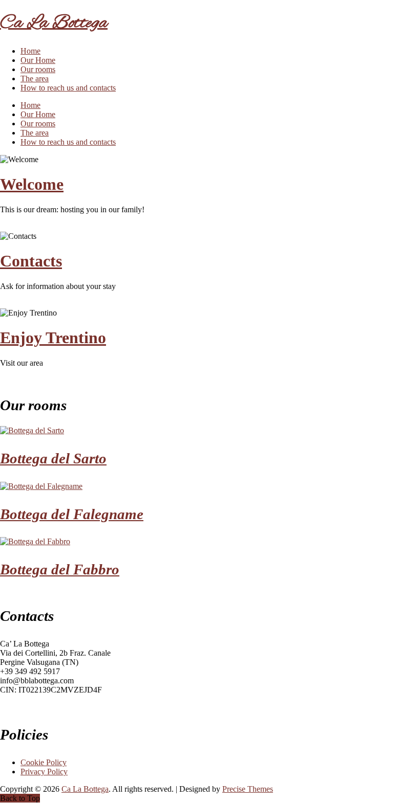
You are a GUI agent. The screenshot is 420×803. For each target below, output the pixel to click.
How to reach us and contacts (68, 87)
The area (34, 78)
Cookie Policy (43, 762)
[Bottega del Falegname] (41, 486)
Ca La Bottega (54, 23)
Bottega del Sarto (53, 458)
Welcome (32, 184)
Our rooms (37, 69)
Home (30, 51)
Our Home (37, 60)
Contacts (31, 261)
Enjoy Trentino (53, 337)
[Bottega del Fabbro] (35, 541)
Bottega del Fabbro (59, 569)
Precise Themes (247, 789)
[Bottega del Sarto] (32, 430)
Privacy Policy (44, 771)
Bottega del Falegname (71, 514)
